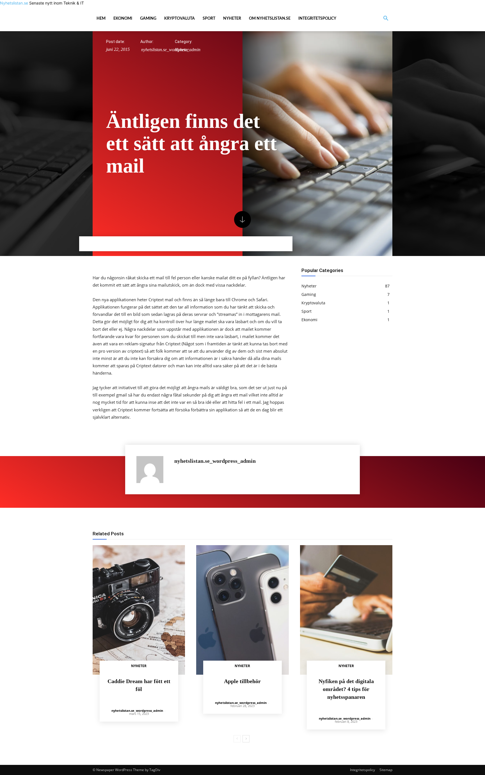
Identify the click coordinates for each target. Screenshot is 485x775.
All (264, 534)
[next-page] (246, 738)
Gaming (148, 19)
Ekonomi (122, 19)
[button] (385, 19)
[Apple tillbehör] (242, 610)
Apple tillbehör (242, 681)
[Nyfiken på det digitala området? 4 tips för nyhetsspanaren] (346, 610)
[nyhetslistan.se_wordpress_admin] (152, 469)
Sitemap (385, 769)
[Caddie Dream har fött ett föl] (139, 610)
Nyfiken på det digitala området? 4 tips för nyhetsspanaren (346, 689)
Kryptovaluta (179, 19)
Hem (101, 19)
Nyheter (232, 19)
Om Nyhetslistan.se (269, 19)
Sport (209, 19)
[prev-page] (237, 738)
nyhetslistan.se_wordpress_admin (215, 461)
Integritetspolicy (317, 19)
